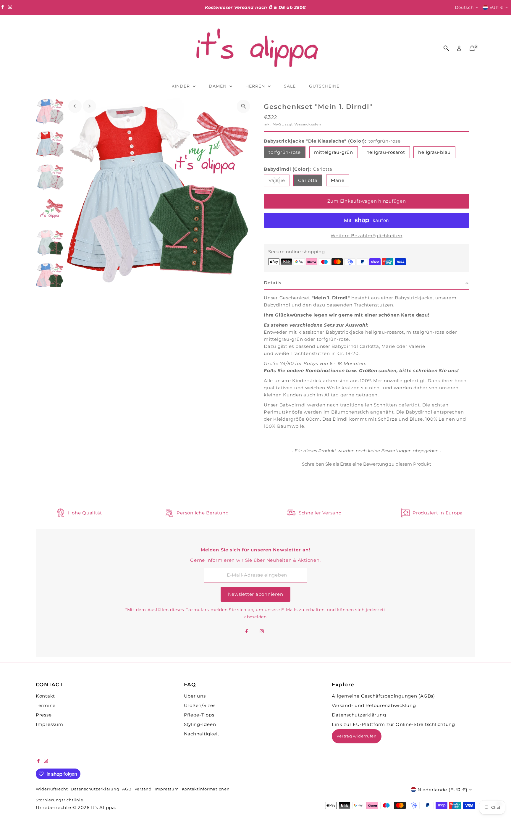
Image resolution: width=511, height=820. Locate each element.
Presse (44, 715)
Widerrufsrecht (52, 789)
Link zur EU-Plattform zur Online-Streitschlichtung (393, 724)
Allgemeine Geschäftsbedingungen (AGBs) (383, 696)
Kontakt (45, 696)
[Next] (89, 106)
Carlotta (308, 180)
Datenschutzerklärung (359, 715)
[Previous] (75, 106)
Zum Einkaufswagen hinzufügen (366, 201)
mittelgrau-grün (333, 152)
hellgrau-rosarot (385, 152)
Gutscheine (324, 86)
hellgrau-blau (434, 152)
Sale (290, 86)
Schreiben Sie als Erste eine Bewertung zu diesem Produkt (366, 464)
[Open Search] (446, 48)
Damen (218, 86)
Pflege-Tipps (199, 715)
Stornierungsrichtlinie (59, 800)
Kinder (181, 86)
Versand (143, 789)
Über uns (195, 696)
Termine (46, 705)
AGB (126, 789)
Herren (255, 86)
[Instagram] (10, 7)
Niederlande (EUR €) (443, 789)
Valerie (279, 181)
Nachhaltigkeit (202, 734)
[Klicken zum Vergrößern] (243, 106)
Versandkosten (308, 124)
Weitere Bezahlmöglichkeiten (366, 235)
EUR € (496, 7)
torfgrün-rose (285, 152)
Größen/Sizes (200, 705)
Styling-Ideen (200, 724)
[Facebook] (2, 7)
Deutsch (464, 7)
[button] (366, 463)
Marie (338, 180)
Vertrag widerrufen (357, 736)
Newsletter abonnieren (255, 594)
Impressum (49, 724)
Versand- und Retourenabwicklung (374, 705)
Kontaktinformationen (206, 789)
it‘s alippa (103, 807)
